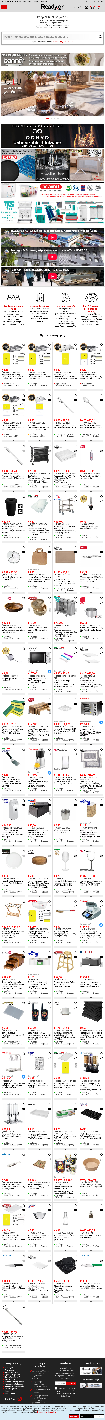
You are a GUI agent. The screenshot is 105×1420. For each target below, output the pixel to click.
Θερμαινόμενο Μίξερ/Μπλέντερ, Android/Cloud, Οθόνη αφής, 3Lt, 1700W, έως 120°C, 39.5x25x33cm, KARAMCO (91, 936)
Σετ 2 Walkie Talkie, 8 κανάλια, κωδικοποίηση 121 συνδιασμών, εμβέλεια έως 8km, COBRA (39, 1036)
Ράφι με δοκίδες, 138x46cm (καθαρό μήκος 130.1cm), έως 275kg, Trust (91, 579)
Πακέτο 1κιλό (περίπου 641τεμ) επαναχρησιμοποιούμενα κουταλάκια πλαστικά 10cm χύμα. (64, 685)
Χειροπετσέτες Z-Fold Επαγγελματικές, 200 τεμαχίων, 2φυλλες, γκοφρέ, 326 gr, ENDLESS (90, 833)
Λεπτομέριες (86, 1416)
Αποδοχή (74, 1416)
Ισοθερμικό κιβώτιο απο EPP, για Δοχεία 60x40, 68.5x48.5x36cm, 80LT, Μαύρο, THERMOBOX (38, 833)
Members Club (20, 1)
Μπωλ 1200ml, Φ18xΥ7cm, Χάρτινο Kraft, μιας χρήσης (91, 1186)
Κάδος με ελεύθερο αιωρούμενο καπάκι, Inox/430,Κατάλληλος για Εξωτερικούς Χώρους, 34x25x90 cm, (12, 834)
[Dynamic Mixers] (91, 1374)
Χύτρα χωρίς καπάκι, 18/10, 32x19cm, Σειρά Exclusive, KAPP (91, 630)
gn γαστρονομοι (66, 42)
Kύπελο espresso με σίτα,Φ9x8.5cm (62, 831)
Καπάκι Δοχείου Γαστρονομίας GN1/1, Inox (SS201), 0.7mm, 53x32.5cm (65, 377)
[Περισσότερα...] (13, 354)
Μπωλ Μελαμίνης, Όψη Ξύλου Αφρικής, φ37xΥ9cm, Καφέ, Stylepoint (13, 630)
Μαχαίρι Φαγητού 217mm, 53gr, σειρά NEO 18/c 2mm (13, 477)
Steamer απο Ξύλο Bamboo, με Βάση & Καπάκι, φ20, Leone (39, 630)
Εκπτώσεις (9, 1370)
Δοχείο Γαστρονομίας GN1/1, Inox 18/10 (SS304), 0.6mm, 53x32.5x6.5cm (13, 377)
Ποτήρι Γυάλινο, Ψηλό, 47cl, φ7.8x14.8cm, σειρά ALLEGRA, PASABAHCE (65, 782)
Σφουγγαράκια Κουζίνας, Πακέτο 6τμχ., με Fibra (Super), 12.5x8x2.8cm (12, 731)
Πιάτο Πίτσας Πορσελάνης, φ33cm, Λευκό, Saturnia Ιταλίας (13, 883)
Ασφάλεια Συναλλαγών (14, 1386)
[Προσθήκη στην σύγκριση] (24, 349)
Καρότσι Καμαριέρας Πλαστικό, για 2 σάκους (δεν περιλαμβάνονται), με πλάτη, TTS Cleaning (65, 633)
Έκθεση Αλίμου (32, 1)
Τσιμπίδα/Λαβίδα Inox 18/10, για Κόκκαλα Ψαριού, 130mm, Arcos (13, 1187)
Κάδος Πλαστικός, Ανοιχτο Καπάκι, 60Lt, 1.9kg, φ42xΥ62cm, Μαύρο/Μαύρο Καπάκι (13, 530)
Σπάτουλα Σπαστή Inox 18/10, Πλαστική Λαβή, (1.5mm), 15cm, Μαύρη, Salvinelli (11, 783)
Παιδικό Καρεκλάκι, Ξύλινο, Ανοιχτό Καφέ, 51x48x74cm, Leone (65, 984)
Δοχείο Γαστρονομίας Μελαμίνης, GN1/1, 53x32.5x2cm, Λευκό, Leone (13, 1237)
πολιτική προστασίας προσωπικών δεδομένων (65, 1393)
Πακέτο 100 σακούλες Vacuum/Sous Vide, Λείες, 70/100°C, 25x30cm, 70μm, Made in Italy (39, 532)
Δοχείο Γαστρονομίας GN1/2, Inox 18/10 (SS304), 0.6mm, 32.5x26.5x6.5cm (91, 377)
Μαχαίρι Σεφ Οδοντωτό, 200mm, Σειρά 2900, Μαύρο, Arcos (13, 1288)
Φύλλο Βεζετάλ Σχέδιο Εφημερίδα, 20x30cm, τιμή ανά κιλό (39, 1085)
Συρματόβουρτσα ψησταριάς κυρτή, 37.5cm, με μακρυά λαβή (65, 934)
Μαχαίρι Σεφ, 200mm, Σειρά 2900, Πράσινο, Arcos (91, 1287)
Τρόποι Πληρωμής (12, 1375)
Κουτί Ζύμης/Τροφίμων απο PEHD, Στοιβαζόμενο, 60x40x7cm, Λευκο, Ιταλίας (39, 1136)
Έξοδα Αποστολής (12, 1372)
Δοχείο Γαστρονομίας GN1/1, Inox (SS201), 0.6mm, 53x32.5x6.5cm (39, 377)
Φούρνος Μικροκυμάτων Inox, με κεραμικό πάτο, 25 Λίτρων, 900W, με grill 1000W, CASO (38, 681)
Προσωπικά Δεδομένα (14, 1384)
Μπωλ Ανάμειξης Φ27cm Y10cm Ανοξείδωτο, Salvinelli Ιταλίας (38, 1237)
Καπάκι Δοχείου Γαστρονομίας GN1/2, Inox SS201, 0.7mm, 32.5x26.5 (38, 427)
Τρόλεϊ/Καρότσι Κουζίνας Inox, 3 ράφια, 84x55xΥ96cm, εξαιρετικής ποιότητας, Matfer (65, 530)
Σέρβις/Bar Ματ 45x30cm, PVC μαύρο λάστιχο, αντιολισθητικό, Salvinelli (91, 1136)
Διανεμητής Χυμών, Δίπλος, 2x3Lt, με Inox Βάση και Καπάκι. (13, 1136)
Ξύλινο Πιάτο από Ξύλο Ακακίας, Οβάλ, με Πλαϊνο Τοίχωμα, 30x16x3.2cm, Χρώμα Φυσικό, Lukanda (38, 884)
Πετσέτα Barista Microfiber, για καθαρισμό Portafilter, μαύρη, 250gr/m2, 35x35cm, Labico (91, 1036)
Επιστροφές (10, 1379)
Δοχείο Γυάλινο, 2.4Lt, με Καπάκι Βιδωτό (12, 578)
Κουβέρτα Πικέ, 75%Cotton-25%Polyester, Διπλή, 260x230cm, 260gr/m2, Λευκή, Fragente (65, 479)
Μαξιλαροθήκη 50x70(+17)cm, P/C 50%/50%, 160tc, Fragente (38, 1288)
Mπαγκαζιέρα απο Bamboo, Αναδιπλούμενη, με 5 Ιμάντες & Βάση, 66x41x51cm (13, 935)
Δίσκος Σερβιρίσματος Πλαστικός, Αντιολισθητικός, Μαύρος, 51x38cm (65, 1289)
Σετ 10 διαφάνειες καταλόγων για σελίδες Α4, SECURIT (13, 1035)
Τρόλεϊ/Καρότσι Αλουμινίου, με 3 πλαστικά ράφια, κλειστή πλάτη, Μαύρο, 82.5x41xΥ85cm (39, 479)
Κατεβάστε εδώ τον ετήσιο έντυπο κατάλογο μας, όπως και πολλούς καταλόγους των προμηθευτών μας (40, 313)
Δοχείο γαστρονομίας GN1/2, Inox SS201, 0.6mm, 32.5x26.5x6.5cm (13, 427)
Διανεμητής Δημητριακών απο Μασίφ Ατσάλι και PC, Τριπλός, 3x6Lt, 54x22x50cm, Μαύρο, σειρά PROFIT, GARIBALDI (91, 1087)
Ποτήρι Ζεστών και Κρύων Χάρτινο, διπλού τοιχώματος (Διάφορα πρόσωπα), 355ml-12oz (64, 1190)
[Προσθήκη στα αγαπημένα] (24, 344)
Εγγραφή (100, 1)
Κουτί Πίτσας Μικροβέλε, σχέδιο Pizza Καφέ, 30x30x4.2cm (38, 1187)
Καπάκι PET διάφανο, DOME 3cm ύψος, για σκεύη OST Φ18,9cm (65, 731)
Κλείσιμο (99, 1416)
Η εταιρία (9, 1368)
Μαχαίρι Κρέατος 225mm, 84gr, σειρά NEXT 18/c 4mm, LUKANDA (13, 1339)
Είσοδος (92, 1)
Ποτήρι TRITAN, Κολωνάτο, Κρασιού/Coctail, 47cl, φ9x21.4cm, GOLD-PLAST (65, 883)
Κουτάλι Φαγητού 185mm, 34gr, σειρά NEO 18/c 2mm (91, 426)
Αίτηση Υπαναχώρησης (14, 1382)
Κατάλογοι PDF (7, 1)
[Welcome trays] (91, 1387)
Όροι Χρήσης (10, 1393)
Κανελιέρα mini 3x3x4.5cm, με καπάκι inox (91, 1236)
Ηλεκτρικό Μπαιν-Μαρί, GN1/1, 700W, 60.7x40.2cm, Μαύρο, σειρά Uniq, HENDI (91, 984)
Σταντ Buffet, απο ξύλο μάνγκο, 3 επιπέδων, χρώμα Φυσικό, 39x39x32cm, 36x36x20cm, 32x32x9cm (13, 985)
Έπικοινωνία (44, 1)
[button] (47, 118)
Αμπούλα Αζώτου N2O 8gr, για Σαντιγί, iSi (90, 477)
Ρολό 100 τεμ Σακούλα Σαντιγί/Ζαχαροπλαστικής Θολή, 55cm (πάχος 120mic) (65, 1137)
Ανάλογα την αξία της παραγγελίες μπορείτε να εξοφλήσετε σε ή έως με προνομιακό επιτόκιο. (91, 315)
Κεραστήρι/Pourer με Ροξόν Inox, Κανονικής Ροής (91, 528)
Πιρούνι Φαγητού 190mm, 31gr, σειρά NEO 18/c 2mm (65, 426)
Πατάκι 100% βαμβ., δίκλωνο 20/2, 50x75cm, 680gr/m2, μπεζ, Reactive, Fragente (64, 582)
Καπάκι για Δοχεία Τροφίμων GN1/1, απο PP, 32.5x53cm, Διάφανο (64, 1085)
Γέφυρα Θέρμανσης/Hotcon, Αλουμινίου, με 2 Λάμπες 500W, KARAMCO (13, 1085)
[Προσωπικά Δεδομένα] (46, 1412)
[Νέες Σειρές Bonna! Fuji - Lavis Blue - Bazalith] (52, 93)
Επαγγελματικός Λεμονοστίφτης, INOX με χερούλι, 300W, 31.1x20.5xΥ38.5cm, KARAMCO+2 (38, 784)
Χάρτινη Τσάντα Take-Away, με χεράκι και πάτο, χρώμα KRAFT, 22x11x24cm (39, 579)
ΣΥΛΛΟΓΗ (57, 769)
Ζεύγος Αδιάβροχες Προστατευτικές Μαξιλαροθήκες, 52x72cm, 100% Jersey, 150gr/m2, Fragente (91, 685)
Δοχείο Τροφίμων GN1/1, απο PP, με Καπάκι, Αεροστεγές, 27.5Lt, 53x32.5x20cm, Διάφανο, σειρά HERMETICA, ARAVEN (39, 936)
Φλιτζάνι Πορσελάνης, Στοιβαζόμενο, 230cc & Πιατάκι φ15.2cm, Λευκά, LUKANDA (64, 1036)
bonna (56, 42)
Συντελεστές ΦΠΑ (12, 1377)
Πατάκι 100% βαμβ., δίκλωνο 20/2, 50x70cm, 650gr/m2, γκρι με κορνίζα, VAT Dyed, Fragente (91, 785)
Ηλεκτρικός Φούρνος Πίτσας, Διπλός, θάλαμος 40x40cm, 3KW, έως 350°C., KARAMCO (91, 732)
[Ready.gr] (52, 9)
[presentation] (4, 94)
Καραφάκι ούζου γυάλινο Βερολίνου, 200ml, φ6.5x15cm (64, 1237)
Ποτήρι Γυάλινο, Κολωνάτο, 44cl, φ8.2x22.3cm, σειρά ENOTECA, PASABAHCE (91, 883)
